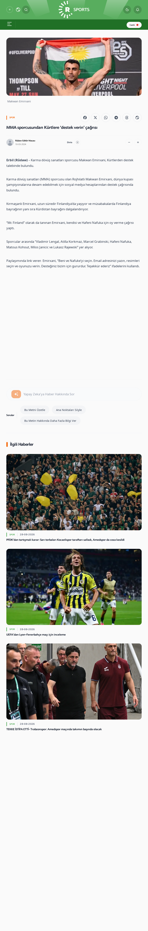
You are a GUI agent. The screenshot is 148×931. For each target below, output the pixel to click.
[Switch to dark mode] (127, 10)
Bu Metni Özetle (34, 410)
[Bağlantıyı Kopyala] (137, 117)
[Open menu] (9, 24)
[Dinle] (77, 142)
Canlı (132, 25)
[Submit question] (16, 394)
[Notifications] (138, 10)
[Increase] (138, 142)
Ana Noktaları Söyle (69, 410)
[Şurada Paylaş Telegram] (116, 117)
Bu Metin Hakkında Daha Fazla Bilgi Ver (50, 421)
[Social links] (9, 9)
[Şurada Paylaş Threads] (126, 117)
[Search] (26, 10)
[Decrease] (129, 142)
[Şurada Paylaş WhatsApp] (105, 117)
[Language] (18, 10)
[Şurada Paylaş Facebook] (85, 117)
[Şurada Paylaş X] (95, 117)
